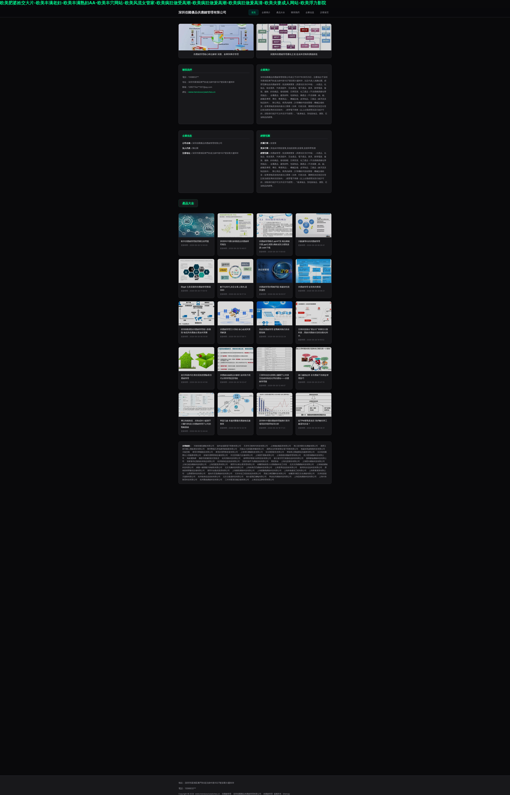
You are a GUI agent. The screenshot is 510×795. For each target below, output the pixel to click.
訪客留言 (324, 12)
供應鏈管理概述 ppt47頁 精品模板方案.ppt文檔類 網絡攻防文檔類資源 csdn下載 (274, 244)
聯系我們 (295, 12)
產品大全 (280, 12)
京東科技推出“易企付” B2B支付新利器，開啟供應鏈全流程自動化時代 (313, 332)
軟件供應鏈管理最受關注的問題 (195, 241)
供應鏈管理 (226, 794)
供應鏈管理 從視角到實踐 (309, 287)
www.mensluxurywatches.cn (201, 92)
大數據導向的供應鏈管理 (309, 241)
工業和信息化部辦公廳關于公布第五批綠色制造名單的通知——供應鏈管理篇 (274, 378)
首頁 (253, 12)
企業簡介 (266, 12)
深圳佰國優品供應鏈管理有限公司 (202, 12)
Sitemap (286, 794)
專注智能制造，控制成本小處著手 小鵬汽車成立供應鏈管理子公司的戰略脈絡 (196, 423)
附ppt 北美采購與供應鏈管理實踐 (196, 287)
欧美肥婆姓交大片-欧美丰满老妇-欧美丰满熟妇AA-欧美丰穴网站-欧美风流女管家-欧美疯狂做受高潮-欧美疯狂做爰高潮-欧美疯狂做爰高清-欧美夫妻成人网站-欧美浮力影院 (163, 2)
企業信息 (310, 12)
